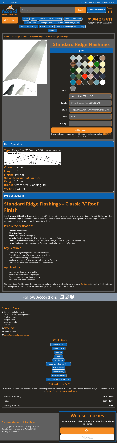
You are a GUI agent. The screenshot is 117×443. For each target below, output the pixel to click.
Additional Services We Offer (58, 379)
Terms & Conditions (10, 422)
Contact (52, 30)
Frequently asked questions (58, 364)
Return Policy (58, 368)
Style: (64, 110)
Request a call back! (68, 391)
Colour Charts (58, 348)
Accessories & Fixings (28, 26)
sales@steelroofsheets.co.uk (100, 23)
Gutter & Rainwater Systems (68, 23)
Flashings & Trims (46, 23)
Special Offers (31, 23)
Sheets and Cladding (73, 19)
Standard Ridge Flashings (57, 36)
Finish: (64, 103)
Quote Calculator (95, 9)
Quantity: (63, 123)
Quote (33, 19)
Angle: (64, 116)
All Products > (9, 20)
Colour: (64, 90)
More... (87, 437)
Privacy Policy (58, 372)
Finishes (58, 352)
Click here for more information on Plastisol (23, 178)
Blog (82, 26)
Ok (87, 430)
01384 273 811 (100, 19)
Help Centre (58, 360)
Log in (4, 2)
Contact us (85, 284)
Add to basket (81, 130)
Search (80, 10)
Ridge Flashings (36, 36)
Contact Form (51, 391)
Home (25, 19)
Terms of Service (58, 375)
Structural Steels (46, 26)
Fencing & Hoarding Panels (66, 26)
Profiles (58, 356)
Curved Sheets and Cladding (51, 19)
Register (14, 2)
